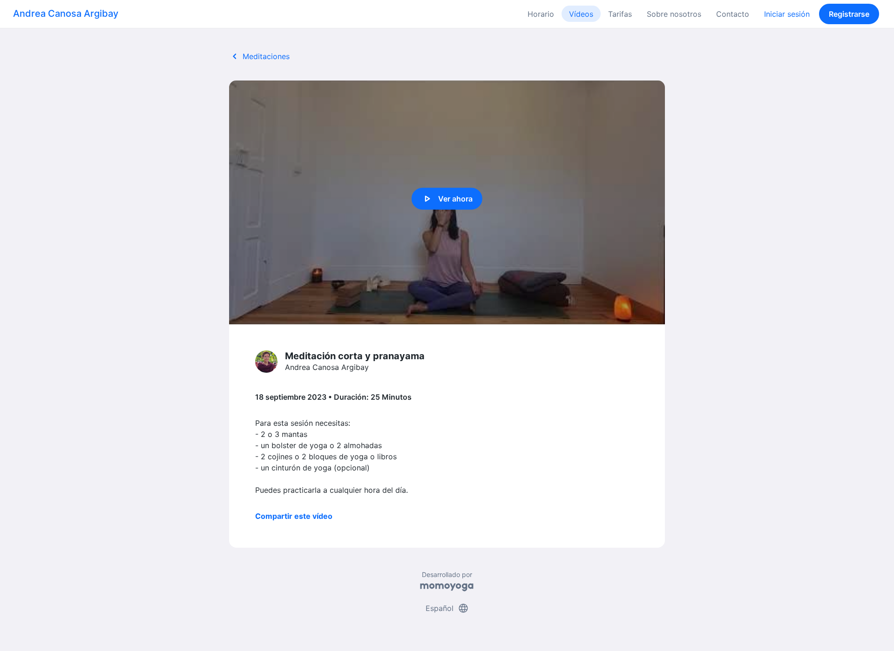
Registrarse (849, 14)
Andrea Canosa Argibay (65, 13)
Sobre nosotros (674, 14)
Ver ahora (447, 198)
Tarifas (620, 14)
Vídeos (581, 14)
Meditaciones (259, 56)
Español (447, 608)
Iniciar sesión (787, 14)
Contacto (732, 14)
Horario (541, 14)
